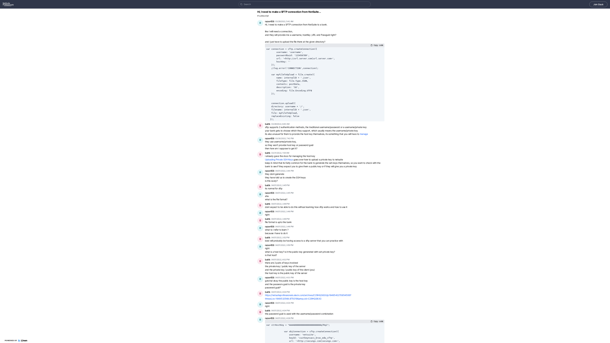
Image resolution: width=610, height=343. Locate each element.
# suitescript (263, 16)
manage (364, 134)
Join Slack (598, 4)
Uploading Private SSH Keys (279, 159)
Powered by (11, 340)
